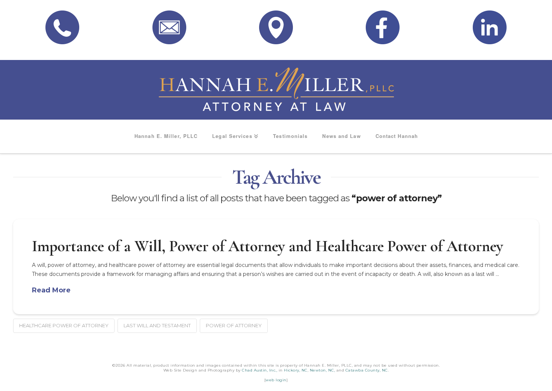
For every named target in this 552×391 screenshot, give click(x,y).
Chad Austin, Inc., (259, 370)
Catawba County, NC (366, 370)
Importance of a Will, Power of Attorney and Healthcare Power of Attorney (267, 246)
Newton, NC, (322, 370)
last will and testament (157, 325)
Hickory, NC (296, 370)
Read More (51, 290)
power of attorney (234, 325)
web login (276, 380)
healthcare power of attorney (64, 325)
